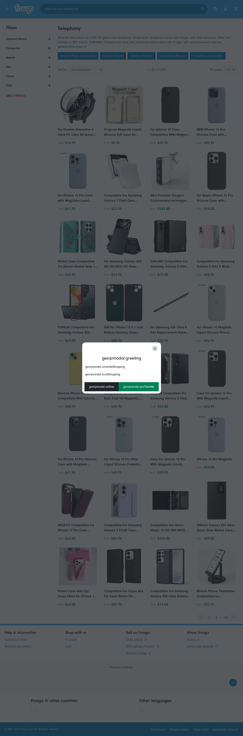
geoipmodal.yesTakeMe (138, 386)
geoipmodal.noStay (101, 386)
